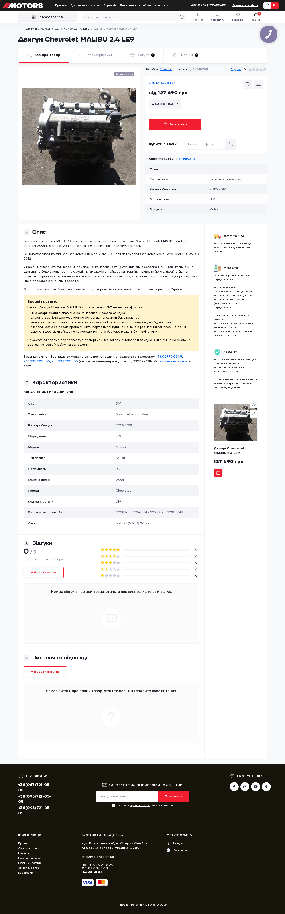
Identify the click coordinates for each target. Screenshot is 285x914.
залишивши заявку (173, 361)
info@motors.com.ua (98, 857)
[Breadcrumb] (20, 29)
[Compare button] (258, 84)
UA (267, 5)
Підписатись (173, 796)
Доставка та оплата (85, 5)
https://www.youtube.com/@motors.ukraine (255, 786)
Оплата (231, 268)
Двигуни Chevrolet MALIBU (72, 28)
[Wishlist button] (247, 84)
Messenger (180, 850)
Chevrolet (166, 69)
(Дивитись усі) (188, 159)
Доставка (234, 236)
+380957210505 (37, 361)
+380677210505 (169, 357)
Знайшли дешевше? (162, 82)
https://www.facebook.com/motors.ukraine (234, 786)
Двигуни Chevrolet (38, 28)
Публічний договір (140, 805)
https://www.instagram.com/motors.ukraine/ (244, 786)
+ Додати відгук (43, 573)
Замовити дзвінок (245, 5)
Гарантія (110, 5)
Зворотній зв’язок (29, 868)
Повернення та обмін (135, 5)
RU (275, 5)
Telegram (179, 843)
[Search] (182, 17)
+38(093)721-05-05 (34, 811)
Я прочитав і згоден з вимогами (145, 805)
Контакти (162, 5)
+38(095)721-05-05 (34, 799)
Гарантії (232, 352)
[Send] (231, 144)
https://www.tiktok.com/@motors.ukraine (266, 786)
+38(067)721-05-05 (34, 787)
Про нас (61, 5)
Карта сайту (25, 872)
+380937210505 (65, 361)
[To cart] (218, 473)
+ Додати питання (45, 672)
